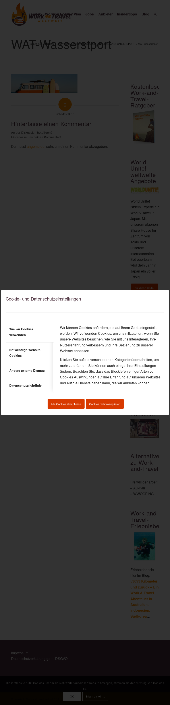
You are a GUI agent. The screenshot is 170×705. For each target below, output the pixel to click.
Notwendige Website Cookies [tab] (25, 353)
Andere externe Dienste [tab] (27, 370)
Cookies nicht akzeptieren (104, 404)
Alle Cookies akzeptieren (66, 404)
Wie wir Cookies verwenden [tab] (21, 332)
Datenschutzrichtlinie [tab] (25, 385)
